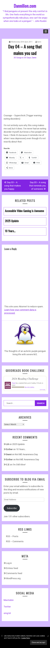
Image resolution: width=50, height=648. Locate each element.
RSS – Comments (15, 541)
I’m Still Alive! (19, 464)
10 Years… (21, 449)
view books (42, 389)
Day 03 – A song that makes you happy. (12, 185)
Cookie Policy (25, 638)
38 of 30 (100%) (29, 387)
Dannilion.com (25, 5)
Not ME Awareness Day (26, 454)
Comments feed (14, 573)
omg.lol (7, 613)
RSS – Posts (12, 536)
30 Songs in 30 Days (22, 57)
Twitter (7, 606)
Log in (9, 563)
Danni (39, 42)
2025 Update (18, 444)
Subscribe (12, 508)
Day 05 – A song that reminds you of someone (37, 185)
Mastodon (9, 600)
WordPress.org (13, 578)
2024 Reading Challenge (25, 378)
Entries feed (12, 568)
